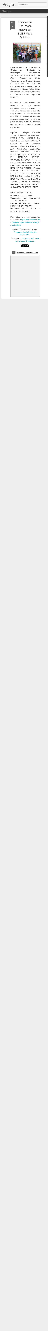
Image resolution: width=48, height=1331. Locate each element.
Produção (30, 241)
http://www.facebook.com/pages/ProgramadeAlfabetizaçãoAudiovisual (25, 222)
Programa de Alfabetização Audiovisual (25, 233)
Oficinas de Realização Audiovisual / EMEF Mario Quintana (25, 29)
